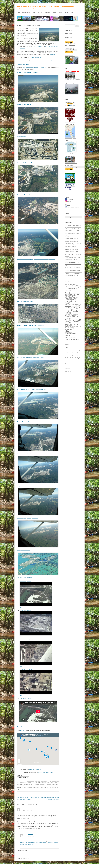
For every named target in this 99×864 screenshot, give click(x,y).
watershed (29, 787)
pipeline (68, 306)
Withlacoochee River (72, 330)
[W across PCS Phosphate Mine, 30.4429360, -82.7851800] (38, 101)
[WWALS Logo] (70, 182)
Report (54, 12)
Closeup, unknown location (23, 550)
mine (43, 784)
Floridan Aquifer (76, 293)
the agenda (52, 54)
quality (21, 785)
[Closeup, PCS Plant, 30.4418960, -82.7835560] (38, 159)
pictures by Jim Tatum (37, 46)
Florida (68, 293)
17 (65, 355)
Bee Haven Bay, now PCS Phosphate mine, (27, 421)
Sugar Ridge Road (48, 785)
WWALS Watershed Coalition (46, 787)
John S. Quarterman (37, 784)
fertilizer (44, 782)
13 (72, 353)
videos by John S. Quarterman (52, 46)
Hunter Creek (23, 784)
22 (77, 355)
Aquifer (67, 286)
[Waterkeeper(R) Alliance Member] (68, 189)
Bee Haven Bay (23, 782)
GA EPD (67, 294)
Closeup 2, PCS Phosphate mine (27, 640)
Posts (34, 12)
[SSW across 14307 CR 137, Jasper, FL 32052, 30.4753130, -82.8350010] (38, 386)
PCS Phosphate (53, 784)
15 (77, 353)
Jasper (27, 784)
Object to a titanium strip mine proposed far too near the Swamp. (72, 79)
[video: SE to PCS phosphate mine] (36, 605)
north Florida (46, 784)
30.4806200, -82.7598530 (20, 260)
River (39, 781)
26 (70, 357)
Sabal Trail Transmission (72, 308)
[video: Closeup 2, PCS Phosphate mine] (36, 664)
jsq (19, 789)
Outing (77, 304)
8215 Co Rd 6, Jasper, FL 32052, (24, 518)
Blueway (78, 287)
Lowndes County (71, 299)
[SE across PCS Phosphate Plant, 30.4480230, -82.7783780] (38, 223)
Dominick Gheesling (39, 782)
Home (18, 12)
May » (79, 358)
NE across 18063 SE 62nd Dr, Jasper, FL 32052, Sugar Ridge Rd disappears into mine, (36, 259)
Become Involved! (26, 12)
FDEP (72, 291)
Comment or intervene (70, 95)
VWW (68, 323)
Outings (40, 12)
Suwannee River (55, 785)
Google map (22, 48)
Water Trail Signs (69, 108)
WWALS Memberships (70, 45)
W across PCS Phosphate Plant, (24, 104)
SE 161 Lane (27, 785)
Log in (66, 366)
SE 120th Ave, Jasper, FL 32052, (24, 453)
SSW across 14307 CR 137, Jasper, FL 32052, (27, 357)
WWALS (38, 787)
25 (67, 357)
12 (70, 353)
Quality (36, 781)
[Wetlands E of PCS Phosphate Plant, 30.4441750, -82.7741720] (38, 191)
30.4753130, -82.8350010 (40, 357)
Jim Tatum (31, 784)
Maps (72, 12)
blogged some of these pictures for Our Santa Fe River (34, 67)
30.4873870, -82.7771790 (40, 325)
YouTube (68, 205)
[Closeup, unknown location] (38, 574)
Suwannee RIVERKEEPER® (35, 57)
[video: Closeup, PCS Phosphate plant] (36, 693)
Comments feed (68, 370)
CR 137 (33, 782)
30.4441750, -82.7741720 (37, 162)
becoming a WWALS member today (45, 60)
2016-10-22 (54, 781)
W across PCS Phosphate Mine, (24, 72)
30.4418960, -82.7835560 (29, 136)
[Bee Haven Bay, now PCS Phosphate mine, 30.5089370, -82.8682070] (38, 450)
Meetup (71, 203)
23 (79, 355)
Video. (21, 607)
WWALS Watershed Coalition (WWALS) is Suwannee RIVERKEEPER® (46, 6)
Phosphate (32, 781)
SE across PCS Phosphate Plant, (24, 194)
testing (68, 321)
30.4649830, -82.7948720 (29, 301)
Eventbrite (67, 197)
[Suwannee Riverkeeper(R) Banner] (70, 186)
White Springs (34, 787)
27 (72, 357)
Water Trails (47, 12)
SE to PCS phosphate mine (25, 581)
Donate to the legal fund (70, 138)
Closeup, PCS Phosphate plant (26, 669)
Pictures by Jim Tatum (23, 64)
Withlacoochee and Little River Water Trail (73, 327)
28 (75, 357)
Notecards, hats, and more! (71, 163)
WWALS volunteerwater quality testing (70, 55)
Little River (74, 298)
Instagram (69, 201)
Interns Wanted (68, 33)
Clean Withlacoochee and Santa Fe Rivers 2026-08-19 (73, 264)
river (24, 785)
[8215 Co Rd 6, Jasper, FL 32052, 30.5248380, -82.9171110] (38, 546)
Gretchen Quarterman (70, 295)
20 (72, 355)
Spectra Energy (69, 314)
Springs (42, 781)
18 (67, 355)
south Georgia (71, 312)
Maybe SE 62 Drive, (21, 301)
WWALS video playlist (26, 698)
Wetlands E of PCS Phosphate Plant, (25, 162)
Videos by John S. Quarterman (25, 577)
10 (65, 353)
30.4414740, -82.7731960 (35, 104)
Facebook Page (70, 199)
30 (79, 357)
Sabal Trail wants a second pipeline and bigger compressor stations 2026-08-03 (73, 245)
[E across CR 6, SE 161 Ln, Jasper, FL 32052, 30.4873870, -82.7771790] (38, 354)
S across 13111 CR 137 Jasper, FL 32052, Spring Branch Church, (31, 389)
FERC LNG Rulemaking (70, 83)
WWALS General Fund (70, 102)
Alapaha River (70, 284)
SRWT (67, 315)
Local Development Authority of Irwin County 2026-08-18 (73, 254)
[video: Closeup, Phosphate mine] (36, 635)
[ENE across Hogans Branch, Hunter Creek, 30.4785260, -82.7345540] (38, 255)
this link (22, 730)
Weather (68, 325)
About (66, 12)
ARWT (72, 287)
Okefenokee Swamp (69, 304)
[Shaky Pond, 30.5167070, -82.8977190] (38, 514)
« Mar (66, 358)
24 (65, 357)
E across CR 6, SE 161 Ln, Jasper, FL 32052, (26, 325)
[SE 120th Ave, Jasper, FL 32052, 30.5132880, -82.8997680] (38, 482)
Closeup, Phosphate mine (25, 610)
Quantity (68, 307)
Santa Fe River (69, 309)
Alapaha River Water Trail (72, 286)
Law (67, 298)
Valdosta (76, 321)
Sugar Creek (72, 315)
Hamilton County (50, 782)
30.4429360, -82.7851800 (35, 72)
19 (70, 355)
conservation (28, 782)
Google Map (20, 727)
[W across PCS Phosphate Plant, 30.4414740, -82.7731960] (38, 133)
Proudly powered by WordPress (23, 858)
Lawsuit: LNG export (69, 124)
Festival (76, 291)
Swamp (45, 781)
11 (67, 353)
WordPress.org (68, 371)
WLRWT (68, 332)
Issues (60, 12)
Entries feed (67, 368)
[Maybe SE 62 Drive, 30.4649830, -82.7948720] (38, 322)
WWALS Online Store (70, 156)
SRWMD (75, 314)
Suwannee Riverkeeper (21, 787)
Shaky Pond (32, 785)
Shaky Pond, (20, 486)
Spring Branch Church (40, 785)
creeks (28, 781)
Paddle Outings (68, 37)
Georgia (75, 294)
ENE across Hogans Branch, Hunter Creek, (27, 227)
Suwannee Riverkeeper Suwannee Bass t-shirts (70, 153)
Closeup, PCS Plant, (21, 136)
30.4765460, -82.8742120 (49, 389)
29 (77, 357)
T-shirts (66, 140)
